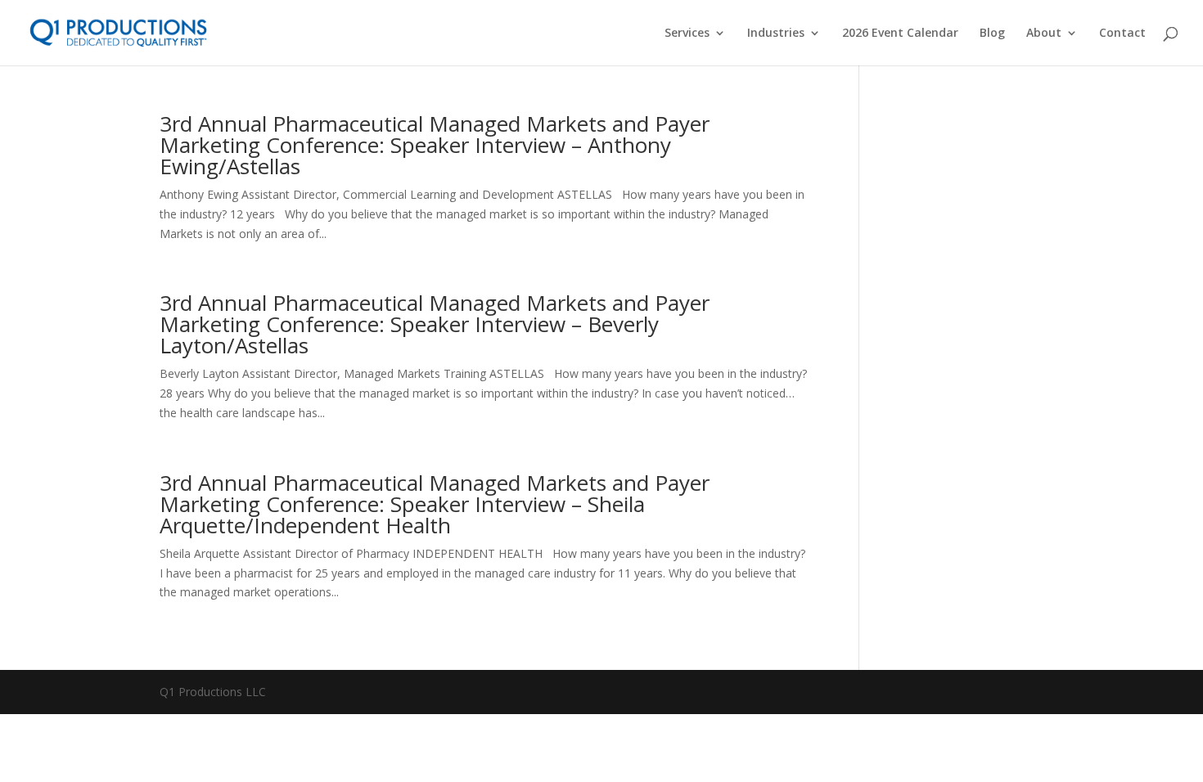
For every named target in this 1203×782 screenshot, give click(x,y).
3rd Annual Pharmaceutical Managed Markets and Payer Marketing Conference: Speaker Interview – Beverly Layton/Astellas (435, 324)
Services (687, 33)
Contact (1122, 33)
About (1043, 33)
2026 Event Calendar (900, 33)
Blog (992, 33)
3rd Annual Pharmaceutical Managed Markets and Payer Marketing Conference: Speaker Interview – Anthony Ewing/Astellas (435, 145)
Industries (775, 33)
